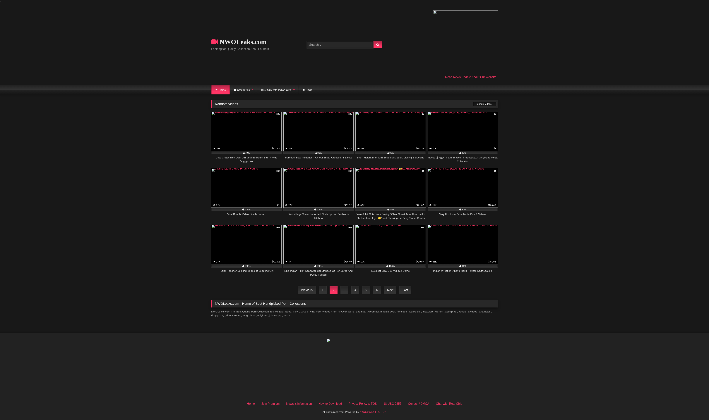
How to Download (330, 403)
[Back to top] (697, 410)
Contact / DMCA (418, 403)
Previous (307, 290)
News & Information (299, 403)
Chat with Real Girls (449, 403)
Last (405, 290)
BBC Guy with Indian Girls (276, 89)
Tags (309, 89)
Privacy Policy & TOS (363, 403)
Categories (243, 89)
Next (390, 290)
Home (222, 89)
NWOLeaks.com (242, 42)
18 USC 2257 (392, 403)
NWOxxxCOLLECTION (373, 411)
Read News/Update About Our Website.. (471, 77)
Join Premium (270, 403)
